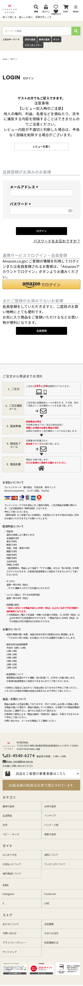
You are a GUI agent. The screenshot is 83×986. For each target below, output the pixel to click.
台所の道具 (30, 39)
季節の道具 (50, 834)
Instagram (8, 894)
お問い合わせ (10, 933)
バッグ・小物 (51, 824)
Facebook (50, 894)
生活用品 (7, 815)
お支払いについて (12, 864)
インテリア (50, 815)
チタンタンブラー (33, 45)
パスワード (21, 203)
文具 (5, 824)
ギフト (56, 39)
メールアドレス (25, 186)
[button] (41, 284)
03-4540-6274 (20, 755)
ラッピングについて (54, 864)
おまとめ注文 (51, 933)
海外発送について (12, 873)
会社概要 (49, 924)
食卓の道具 (44, 39)
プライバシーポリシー (14, 942)
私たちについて (11, 924)
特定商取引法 (51, 942)
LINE (46, 903)
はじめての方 (10, 854)
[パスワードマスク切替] (70, 211)
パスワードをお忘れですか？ (56, 241)
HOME (5, 59)
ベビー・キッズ (11, 834)
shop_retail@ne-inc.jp (19, 761)
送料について (51, 854)
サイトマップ (10, 952)
